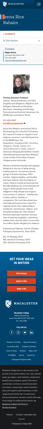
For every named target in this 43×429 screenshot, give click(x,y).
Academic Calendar (29, 346)
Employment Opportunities (21, 359)
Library (21, 355)
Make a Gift (21, 289)
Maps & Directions (30, 342)
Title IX (21, 419)
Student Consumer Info (26, 415)
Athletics (23, 351)
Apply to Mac (21, 281)
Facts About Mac (13, 346)
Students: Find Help (14, 342)
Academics (10, 34)
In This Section (10, 41)
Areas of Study (11, 351)
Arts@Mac (12, 355)
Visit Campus (21, 273)
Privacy (9, 415)
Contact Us (31, 355)
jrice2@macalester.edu (13, 123)
